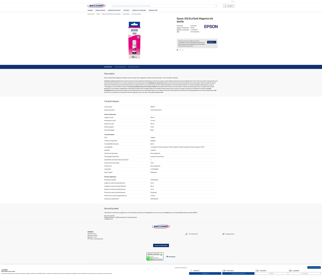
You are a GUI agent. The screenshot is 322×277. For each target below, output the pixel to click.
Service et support (139, 10)
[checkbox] (190, 270)
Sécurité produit (133, 67)
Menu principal (91, 14)
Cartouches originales (136, 14)
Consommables (126, 14)
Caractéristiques (120, 67)
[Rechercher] (216, 6)
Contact (126, 10)
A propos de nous (114, 10)
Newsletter (153, 10)
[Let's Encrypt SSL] (171, 256)
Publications (100, 10)
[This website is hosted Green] (155, 256)
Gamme (90, 10)
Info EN (232, 1)
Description (108, 67)
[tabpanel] (135, 40)
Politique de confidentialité (181, 267)
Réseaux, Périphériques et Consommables (111, 14)
